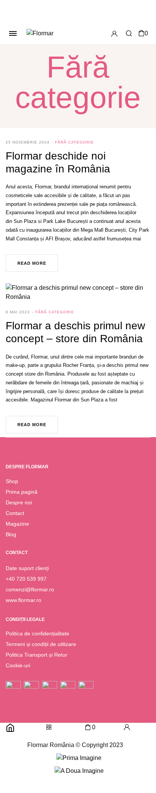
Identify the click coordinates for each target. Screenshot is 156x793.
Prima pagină (21, 492)
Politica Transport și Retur (36, 655)
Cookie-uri (18, 665)
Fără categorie (74, 142)
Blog (11, 534)
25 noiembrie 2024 (28, 142)
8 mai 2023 (18, 312)
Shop (12, 481)
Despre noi (19, 502)
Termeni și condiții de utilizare (41, 644)
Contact (15, 513)
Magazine (17, 524)
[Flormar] (52, 33)
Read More (31, 263)
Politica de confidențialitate (37, 633)
